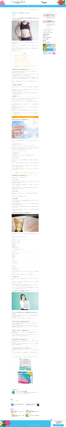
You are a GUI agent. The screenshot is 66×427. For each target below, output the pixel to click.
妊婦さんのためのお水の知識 (47, 37)
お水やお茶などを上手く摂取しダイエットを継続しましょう (22, 60)
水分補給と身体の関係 (46, 34)
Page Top (33, 422)
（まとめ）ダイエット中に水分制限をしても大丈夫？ (21, 62)
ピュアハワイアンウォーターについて (48, 29)
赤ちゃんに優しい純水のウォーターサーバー (58, 425)
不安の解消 (17, 400)
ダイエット (13, 400)
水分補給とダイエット (46, 35)
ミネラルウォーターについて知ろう (48, 32)
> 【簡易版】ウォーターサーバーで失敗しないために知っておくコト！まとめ (25, 172)
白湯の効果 (44, 40)
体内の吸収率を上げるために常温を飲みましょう (21, 58)
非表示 (26, 53)
